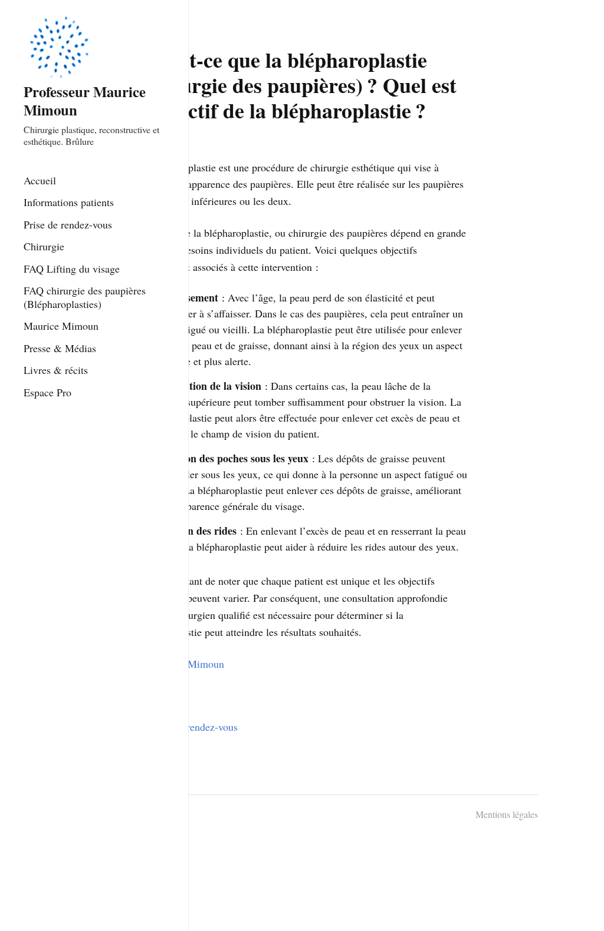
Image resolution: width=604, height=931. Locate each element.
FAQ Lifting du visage (72, 268)
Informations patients (69, 202)
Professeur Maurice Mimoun (85, 100)
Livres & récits (56, 370)
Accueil (40, 180)
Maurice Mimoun (61, 326)
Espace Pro (47, 392)
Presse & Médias (60, 348)
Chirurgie (44, 246)
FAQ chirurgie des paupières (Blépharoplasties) (85, 297)
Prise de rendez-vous (68, 224)
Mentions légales (506, 814)
